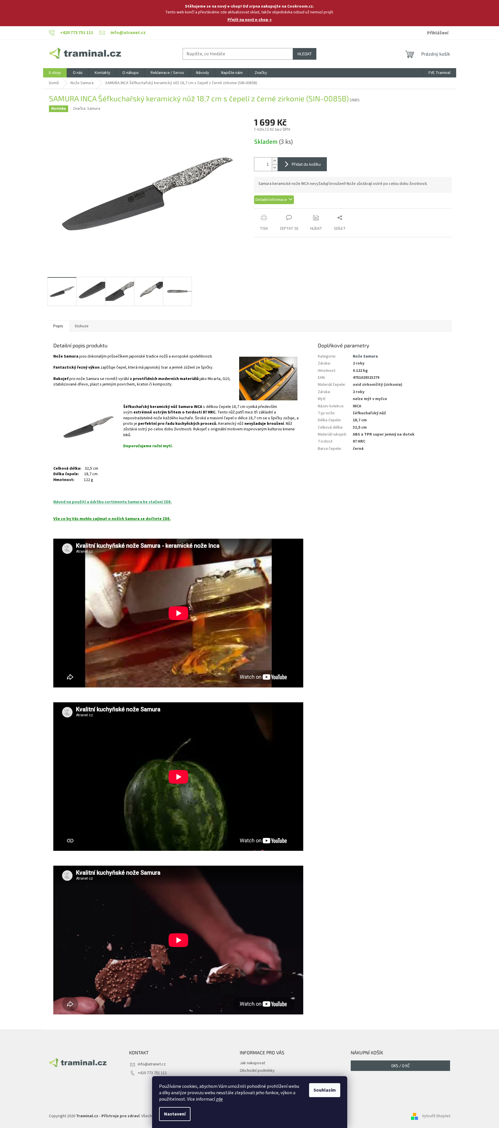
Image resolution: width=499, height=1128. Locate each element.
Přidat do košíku (306, 164)
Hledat (304, 53)
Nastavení (175, 1114)
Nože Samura (365, 356)
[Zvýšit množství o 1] (275, 161)
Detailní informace (271, 200)
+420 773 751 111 (152, 1073)
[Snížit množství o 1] (275, 167)
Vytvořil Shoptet (436, 1116)
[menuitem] (55, 72)
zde (219, 1099)
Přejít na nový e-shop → (250, 20)
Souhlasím (324, 1090)
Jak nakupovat (252, 1063)
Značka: (86, 109)
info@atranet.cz (152, 1064)
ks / (400, 1065)
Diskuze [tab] (82, 326)
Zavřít (284, 211)
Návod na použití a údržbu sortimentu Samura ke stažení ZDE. (112, 502)
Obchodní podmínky (257, 1071)
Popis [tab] (58, 326)
